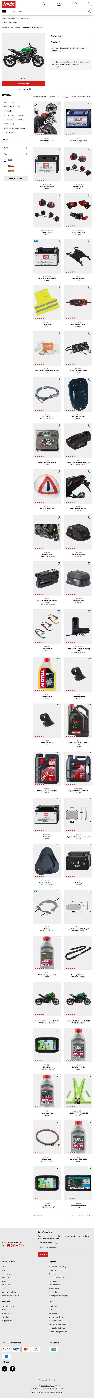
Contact (4, 1267)
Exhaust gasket (47, 1159)
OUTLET (11, 171)
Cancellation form (55, 1321)
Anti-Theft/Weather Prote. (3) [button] (14, 115)
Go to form (59, 67)
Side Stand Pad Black (78, 416)
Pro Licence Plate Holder (78, 508)
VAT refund (6, 1317)
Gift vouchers (6, 1285)
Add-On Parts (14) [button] (10, 132)
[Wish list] (74, 4)
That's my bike (23, 84)
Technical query (7, 1274)
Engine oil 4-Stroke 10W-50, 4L (78, 791)
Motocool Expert (47, 697)
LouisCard (5, 1288)
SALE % (11, 166)
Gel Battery (78, 883)
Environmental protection (58, 1332)
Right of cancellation (56, 1317)
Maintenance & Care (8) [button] (12, 106)
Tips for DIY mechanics (57, 1277)
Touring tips (53, 1270)
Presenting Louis (8, 1306)
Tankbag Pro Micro (78, 600)
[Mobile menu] (4, 11)
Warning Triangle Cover (46, 508)
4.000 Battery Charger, (78, 324)
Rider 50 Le (47, 1067)
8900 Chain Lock (47, 416)
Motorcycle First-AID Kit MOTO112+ (47, 370)
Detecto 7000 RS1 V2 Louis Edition (78, 462)
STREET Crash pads (78, 232)
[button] (89, 11)
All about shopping (8, 1313)
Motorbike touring (55, 1285)
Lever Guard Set (47, 649)
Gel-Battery (47, 837)
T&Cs (51, 1310)
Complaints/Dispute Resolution (60, 1324)
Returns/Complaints (9, 1292)
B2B (3, 1270)
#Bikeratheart (54, 1281)
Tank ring (47, 929)
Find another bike (22, 89)
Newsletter (5, 1281)
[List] (66, 96)
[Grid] (62, 96)
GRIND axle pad (78, 186)
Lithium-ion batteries (47, 186)
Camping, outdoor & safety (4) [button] (14, 119)
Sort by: (74, 97)
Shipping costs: (35, 1388)
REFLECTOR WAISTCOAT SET (78, 1113)
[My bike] (59, 4)
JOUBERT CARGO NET (47, 140)
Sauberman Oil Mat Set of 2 (47, 462)
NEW (10, 160)
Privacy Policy (54, 1313)
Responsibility (7, 1321)
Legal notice (53, 1306)
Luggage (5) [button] (8, 111)
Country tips (53, 1274)
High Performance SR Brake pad (78, 929)
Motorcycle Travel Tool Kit (78, 370)
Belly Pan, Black (47, 554)
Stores (4, 1310)
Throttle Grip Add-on (78, 697)
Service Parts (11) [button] (10, 102)
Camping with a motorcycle (58, 1296)
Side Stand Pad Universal (47, 883)
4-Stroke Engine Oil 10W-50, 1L (47, 791)
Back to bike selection (11, 22)
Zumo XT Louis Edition (78, 1205)
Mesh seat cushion (78, 278)
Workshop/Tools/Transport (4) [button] (14, 128)
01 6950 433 (15, 1245)
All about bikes (54, 1288)
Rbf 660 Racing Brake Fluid (47, 975)
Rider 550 (47, 1205)
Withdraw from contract (10, 1296)
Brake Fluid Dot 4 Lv (78, 1067)
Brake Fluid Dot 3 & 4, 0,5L (78, 1159)
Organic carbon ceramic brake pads (78, 837)
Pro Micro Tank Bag (78, 554)
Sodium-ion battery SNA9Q (47, 278)
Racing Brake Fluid (47, 1113)
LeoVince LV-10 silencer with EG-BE (46, 1021)
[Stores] (43, 4)
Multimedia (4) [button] (9, 124)
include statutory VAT (47, 1386)
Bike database (7, 1277)
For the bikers (53, 1292)
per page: (52, 97)
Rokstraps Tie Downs (78, 975)
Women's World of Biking (57, 1267)
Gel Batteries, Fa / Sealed (78, 140)
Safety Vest (47, 324)
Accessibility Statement (57, 1328)
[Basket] (90, 4)
